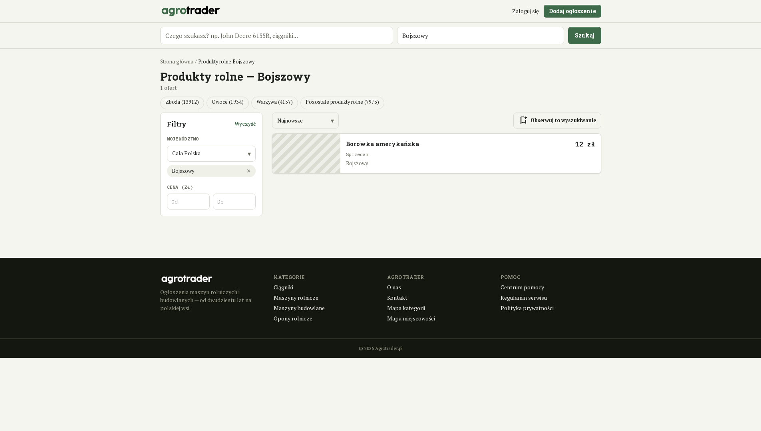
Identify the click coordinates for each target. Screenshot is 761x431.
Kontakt (397, 297)
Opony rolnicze (293, 318)
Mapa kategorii (406, 308)
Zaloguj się (525, 11)
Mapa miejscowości (411, 318)
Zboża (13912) (182, 102)
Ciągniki (283, 287)
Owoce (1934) (228, 102)
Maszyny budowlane (299, 308)
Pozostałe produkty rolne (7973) (342, 102)
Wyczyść (245, 124)
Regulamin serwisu (524, 297)
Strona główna (176, 61)
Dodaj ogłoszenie (572, 11)
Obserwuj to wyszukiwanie (557, 120)
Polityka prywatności (527, 308)
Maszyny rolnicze (296, 297)
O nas (394, 287)
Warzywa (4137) (274, 102)
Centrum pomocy (522, 287)
